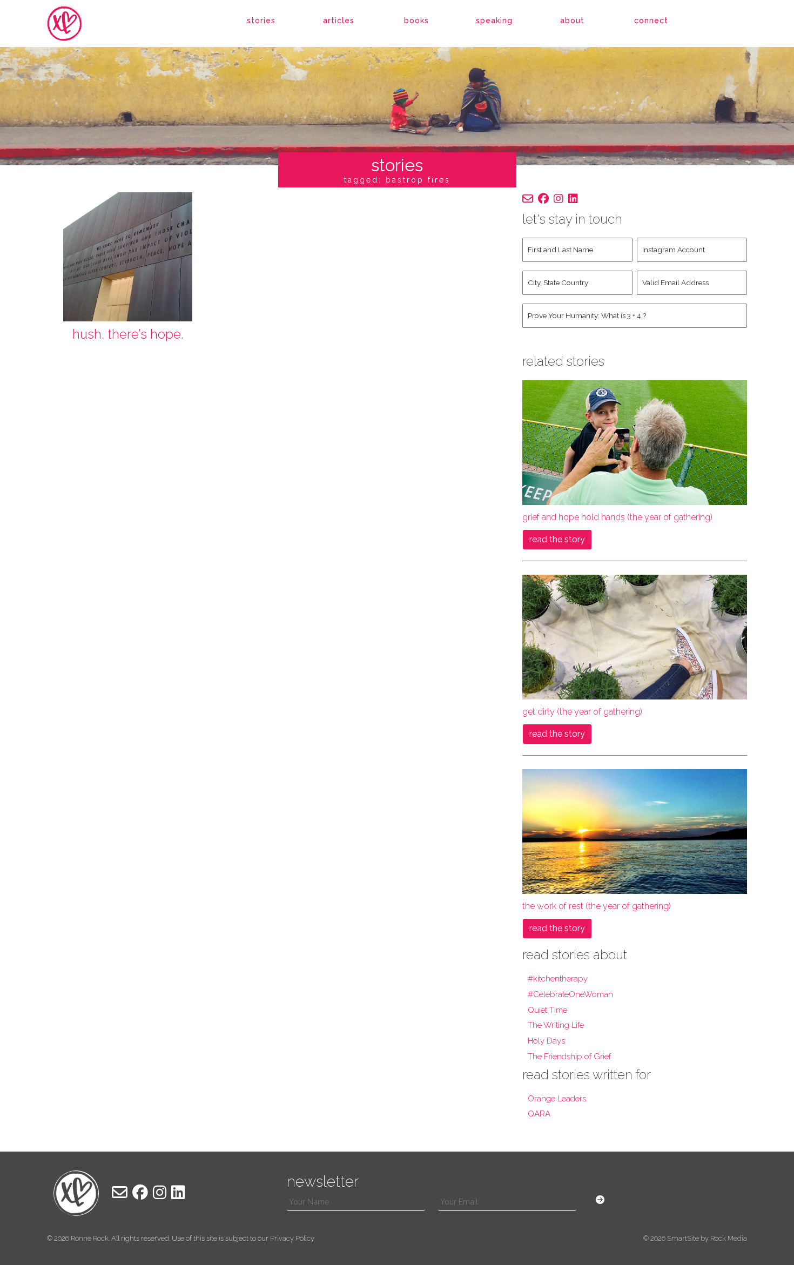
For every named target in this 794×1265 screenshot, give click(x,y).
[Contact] (527, 198)
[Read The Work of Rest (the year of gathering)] (634, 831)
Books (416, 20)
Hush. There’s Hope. (128, 334)
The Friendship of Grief (569, 1056)
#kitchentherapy (558, 979)
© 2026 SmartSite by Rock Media (695, 1238)
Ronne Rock (90, 1238)
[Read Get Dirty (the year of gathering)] (634, 636)
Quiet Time (547, 1010)
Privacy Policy (292, 1238)
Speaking (494, 20)
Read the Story (557, 539)
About (572, 20)
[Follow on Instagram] (558, 198)
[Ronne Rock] (76, 23)
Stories (261, 20)
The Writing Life (556, 1025)
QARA (539, 1114)
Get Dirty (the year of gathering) (582, 711)
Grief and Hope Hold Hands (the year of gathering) (617, 517)
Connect (651, 20)
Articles (338, 20)
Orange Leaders (557, 1098)
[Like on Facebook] (543, 198)
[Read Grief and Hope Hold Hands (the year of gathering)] (634, 442)
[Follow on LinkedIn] (573, 198)
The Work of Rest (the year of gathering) (596, 906)
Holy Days (546, 1041)
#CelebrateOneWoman (570, 994)
